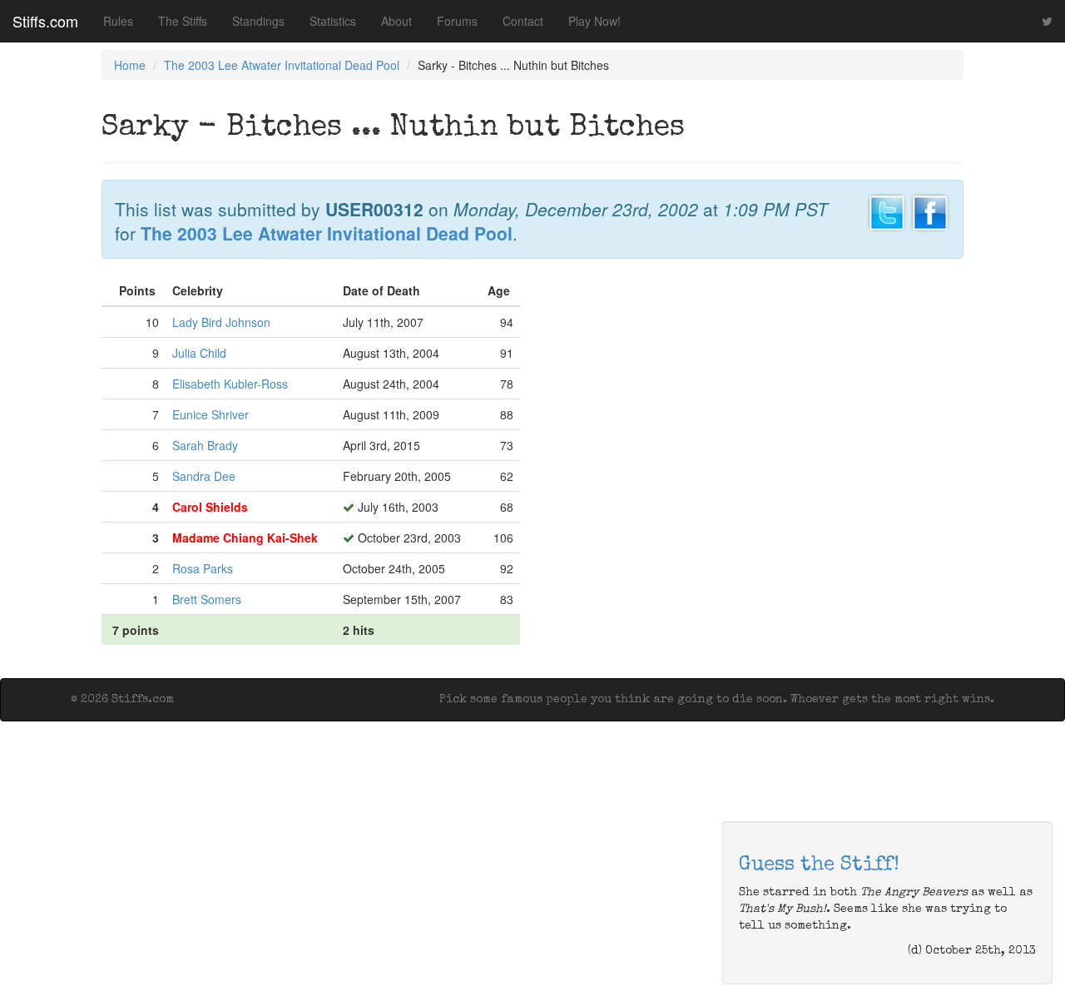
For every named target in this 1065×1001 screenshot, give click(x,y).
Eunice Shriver (210, 414)
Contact (523, 20)
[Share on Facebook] (930, 210)
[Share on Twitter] (887, 210)
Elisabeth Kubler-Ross (230, 383)
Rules (118, 20)
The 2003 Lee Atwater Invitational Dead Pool (281, 65)
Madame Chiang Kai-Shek (245, 537)
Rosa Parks (202, 568)
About (396, 20)
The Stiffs (182, 20)
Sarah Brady (205, 445)
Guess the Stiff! (819, 865)
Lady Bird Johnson (221, 322)
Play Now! (594, 20)
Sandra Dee (203, 476)
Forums (457, 20)
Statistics (333, 20)
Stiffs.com (45, 21)
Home (130, 65)
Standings (258, 20)
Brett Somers (206, 599)
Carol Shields (210, 506)
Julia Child (199, 352)
